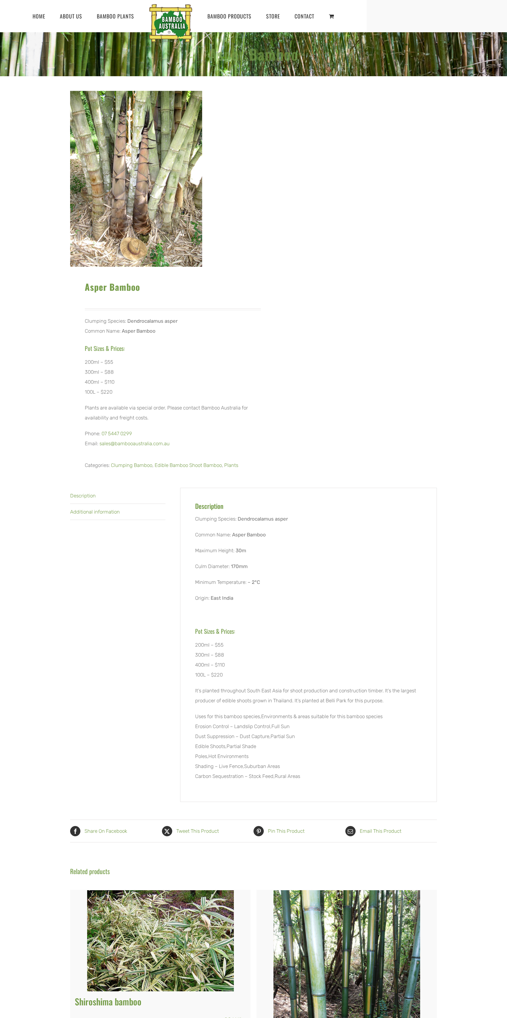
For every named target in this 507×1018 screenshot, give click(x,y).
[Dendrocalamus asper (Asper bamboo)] (158, 179)
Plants (231, 465)
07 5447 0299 (117, 433)
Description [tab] (83, 496)
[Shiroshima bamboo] (160, 940)
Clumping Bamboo (131, 465)
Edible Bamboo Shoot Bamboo (188, 465)
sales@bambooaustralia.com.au (134, 443)
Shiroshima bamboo (108, 1001)
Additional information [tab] (95, 512)
